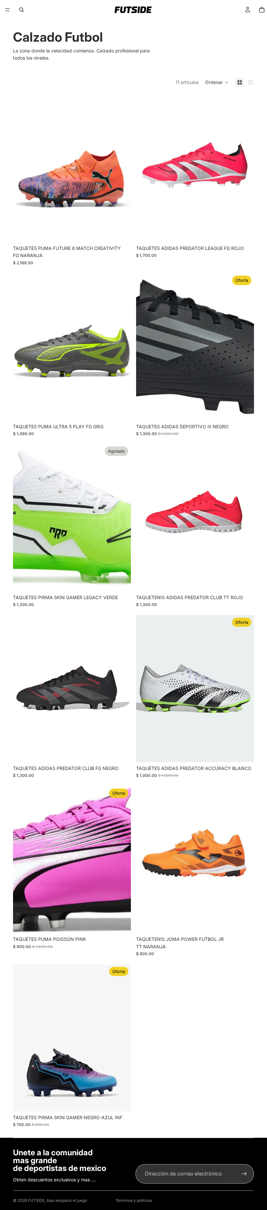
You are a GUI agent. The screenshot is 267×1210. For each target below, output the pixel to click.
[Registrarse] (244, 1174)
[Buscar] (21, 10)
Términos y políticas (133, 1200)
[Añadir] (244, 410)
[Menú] (7, 9)
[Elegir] (121, 232)
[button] (217, 82)
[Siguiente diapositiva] (121, 168)
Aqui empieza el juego (67, 1200)
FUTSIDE (36, 1200)
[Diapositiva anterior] (23, 168)
